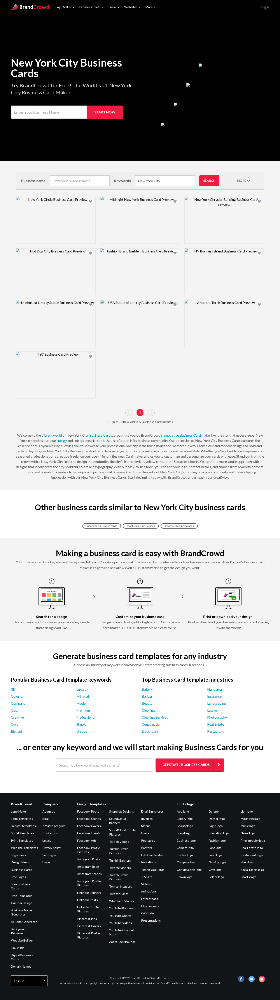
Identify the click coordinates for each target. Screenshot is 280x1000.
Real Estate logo (252, 848)
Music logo (248, 826)
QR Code (147, 913)
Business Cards (90, 7)
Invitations (148, 862)
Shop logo (247, 862)
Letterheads (149, 899)
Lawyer (212, 710)
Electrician (150, 731)
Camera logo (185, 848)
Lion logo (247, 811)
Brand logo (184, 833)
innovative (171, 435)
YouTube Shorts (120, 915)
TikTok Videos (119, 841)
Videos (146, 884)
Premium (83, 710)
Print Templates (22, 840)
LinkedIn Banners (89, 892)
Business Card (190, 435)
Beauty (147, 703)
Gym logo (215, 869)
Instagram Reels (88, 866)
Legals (46, 840)
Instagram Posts (88, 859)
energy (61, 440)
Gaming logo (217, 862)
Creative (17, 717)
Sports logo (248, 877)
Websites (131, 7)
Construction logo (189, 869)
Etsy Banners (150, 906)
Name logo (248, 833)
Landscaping (216, 703)
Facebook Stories (89, 818)
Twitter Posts (118, 894)
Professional (85, 717)
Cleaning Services (155, 717)
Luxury (81, 689)
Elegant (16, 731)
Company (18, 703)
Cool (14, 710)
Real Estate (215, 724)
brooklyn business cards (141, 525)
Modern (82, 703)
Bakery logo (185, 818)
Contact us (50, 833)
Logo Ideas (18, 855)
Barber (147, 696)
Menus (145, 826)
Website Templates (24, 848)
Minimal (82, 696)
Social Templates (22, 833)
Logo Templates (22, 818)
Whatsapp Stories (121, 901)
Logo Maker (64, 7)
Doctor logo (217, 818)
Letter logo (216, 877)
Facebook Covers (89, 826)
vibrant (47, 435)
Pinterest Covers (89, 926)
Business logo (186, 840)
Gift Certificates (152, 855)
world (57, 435)
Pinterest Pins (87, 919)
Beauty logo (185, 826)
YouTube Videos (120, 923)
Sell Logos (49, 855)
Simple (81, 724)
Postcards (148, 840)
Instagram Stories (89, 874)
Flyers (145, 833)
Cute (14, 724)
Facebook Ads (86, 840)
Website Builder (22, 940)
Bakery (147, 689)
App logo (183, 811)
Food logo (215, 855)
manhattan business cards (101, 525)
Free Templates (21, 896)
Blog (45, 818)
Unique (81, 731)
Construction (151, 724)
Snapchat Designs (121, 811)
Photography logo (253, 840)
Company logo (186, 862)
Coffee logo (185, 855)
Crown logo (184, 877)
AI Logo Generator (24, 922)
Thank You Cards (152, 869)
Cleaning (148, 710)
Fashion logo (217, 840)
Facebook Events (89, 833)
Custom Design (21, 903)
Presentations (151, 920)
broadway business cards (179, 525)
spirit (101, 440)
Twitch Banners (120, 867)
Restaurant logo (252, 855)
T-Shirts (146, 877)
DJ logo (214, 811)
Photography (217, 717)
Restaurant (215, 731)
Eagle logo (216, 826)
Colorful (17, 696)
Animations (149, 891)
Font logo (215, 848)
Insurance (214, 696)
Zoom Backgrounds (122, 942)
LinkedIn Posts (87, 900)
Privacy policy (51, 848)
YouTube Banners (121, 908)
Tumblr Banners (120, 860)
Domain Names (21, 966)
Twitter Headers (120, 886)
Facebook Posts (88, 811)
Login (46, 862)
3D (13, 689)
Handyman (215, 689)
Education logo (219, 833)
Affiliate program (53, 826)
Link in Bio (17, 948)
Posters (146, 848)
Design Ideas (20, 862)
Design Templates (23, 826)
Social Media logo (252, 869)
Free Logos (18, 877)
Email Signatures (152, 811)
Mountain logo (250, 818)
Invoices (147, 818)
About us (48, 811)
